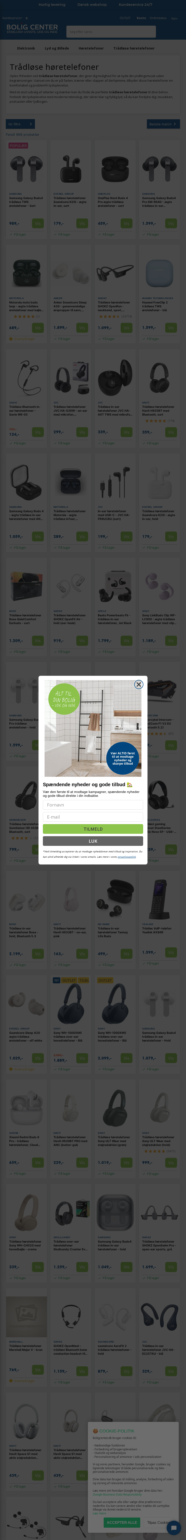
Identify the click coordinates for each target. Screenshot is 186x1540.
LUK (93, 841)
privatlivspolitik (127, 856)
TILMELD (93, 829)
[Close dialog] (138, 684)
